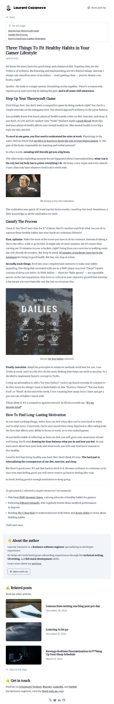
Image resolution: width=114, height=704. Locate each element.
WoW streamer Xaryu (31, 497)
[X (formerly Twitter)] (50, 700)
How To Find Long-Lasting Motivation (27, 38)
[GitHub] (63, 700)
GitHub (73, 686)
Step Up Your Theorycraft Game (23, 31)
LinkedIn (58, 686)
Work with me (98, 7)
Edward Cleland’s (29, 502)
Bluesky (47, 686)
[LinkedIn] (59, 700)
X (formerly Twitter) (30, 686)
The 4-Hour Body (26, 512)
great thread (84, 120)
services (36, 563)
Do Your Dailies (56, 358)
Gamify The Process (18, 34)
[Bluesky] (54, 700)
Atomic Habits (82, 512)
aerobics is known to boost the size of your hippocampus (66, 140)
